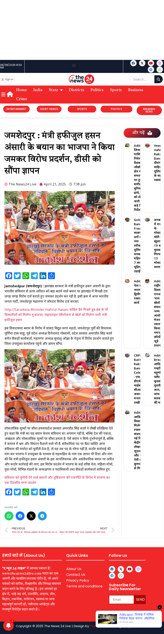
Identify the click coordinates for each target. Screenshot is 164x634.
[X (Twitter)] (31, 515)
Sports (116, 90)
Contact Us (75, 574)
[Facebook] (133, 63)
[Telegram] (42, 515)
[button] (73, 65)
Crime (21, 99)
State (53, 90)
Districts (76, 90)
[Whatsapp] (160, 69)
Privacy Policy (77, 580)
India (37, 90)
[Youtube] (151, 63)
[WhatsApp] (8, 515)
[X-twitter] (142, 63)
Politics (97, 90)
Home (21, 90)
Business (135, 90)
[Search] (158, 79)
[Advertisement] (82, 30)
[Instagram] (160, 63)
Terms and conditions (84, 586)
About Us (73, 568)
